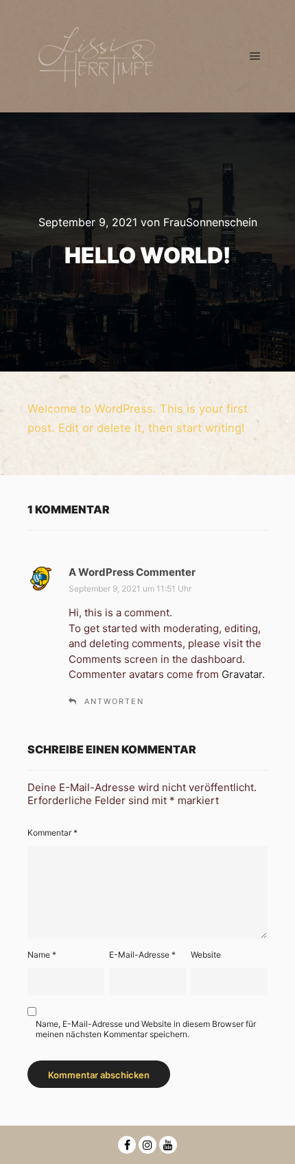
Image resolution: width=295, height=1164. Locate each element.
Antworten (114, 701)
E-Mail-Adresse (142, 954)
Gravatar (242, 674)
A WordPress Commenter (132, 572)
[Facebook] (127, 1145)
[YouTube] (168, 1145)
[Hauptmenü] (255, 56)
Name (41, 954)
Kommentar (52, 832)
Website (206, 954)
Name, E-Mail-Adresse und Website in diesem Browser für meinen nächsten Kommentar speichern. (146, 1029)
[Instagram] (147, 1145)
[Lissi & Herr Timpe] (96, 56)
